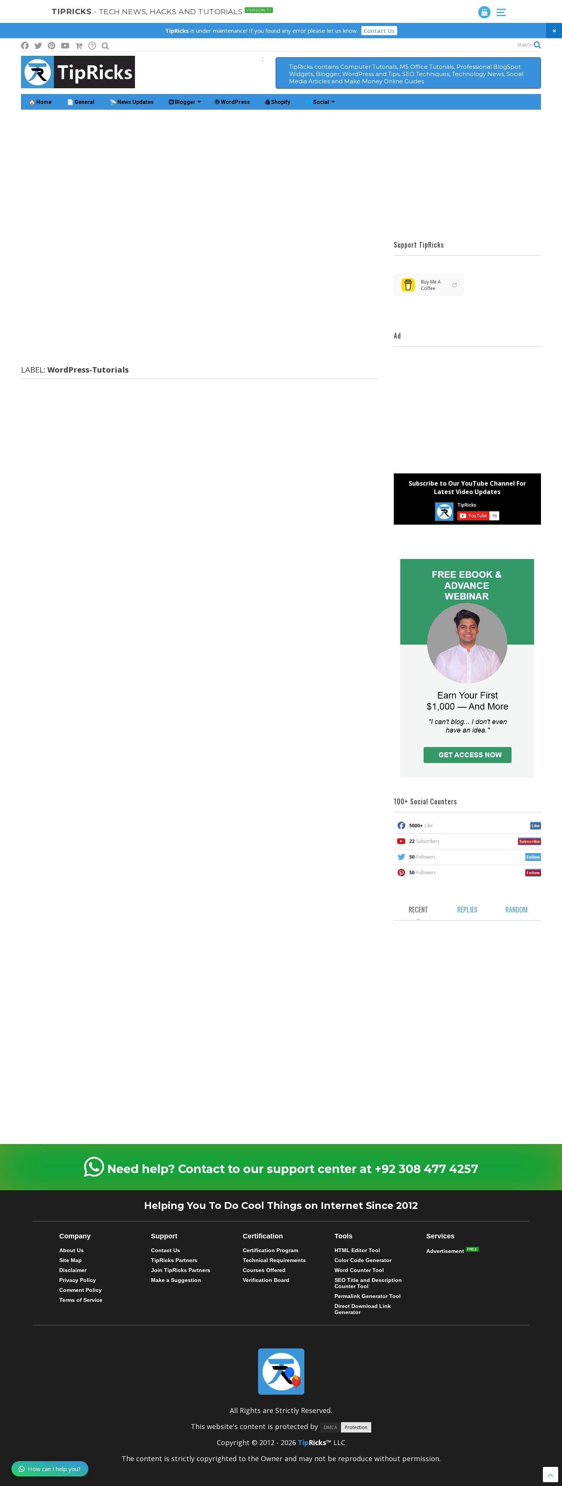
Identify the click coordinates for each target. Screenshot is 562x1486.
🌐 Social (317, 102)
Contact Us (379, 30)
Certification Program (270, 1250)
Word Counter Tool (359, 1270)
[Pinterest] (51, 45)
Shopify (280, 102)
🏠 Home (40, 102)
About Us (71, 1250)
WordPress (235, 102)
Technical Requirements (274, 1260)
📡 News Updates (132, 102)
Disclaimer (72, 1270)
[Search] (105, 45)
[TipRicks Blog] (78, 84)
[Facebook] (25, 45)
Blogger (184, 102)
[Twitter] (38, 45)
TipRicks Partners (174, 1260)
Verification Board (266, 1280)
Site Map (70, 1260)
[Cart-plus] (79, 45)
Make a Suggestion (176, 1280)
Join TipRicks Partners (180, 1270)
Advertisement (446, 1251)
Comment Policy (80, 1290)
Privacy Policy (77, 1280)
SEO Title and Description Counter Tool (368, 1283)
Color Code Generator (363, 1260)
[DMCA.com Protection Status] (345, 1426)
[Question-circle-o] (92, 45)
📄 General (80, 102)
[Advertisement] (281, 174)
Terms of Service (80, 1300)
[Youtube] (65, 45)
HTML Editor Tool (357, 1250)
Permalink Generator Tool (368, 1296)
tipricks (161, 11)
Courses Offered (264, 1270)
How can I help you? (54, 1469)
